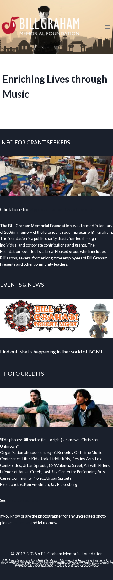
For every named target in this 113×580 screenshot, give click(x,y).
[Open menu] (107, 27)
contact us (21, 522)
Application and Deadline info (62, 209)
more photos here (22, 500)
